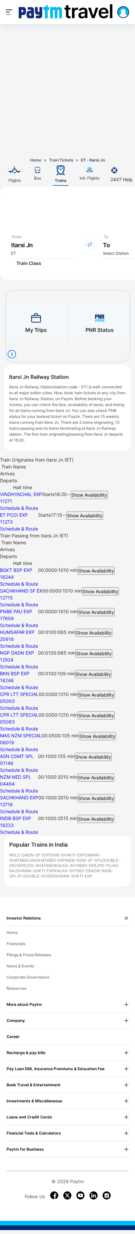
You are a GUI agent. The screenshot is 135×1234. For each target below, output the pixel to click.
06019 (7, 742)
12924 (6, 659)
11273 (6, 522)
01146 (6, 763)
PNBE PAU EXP (16, 611)
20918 (7, 639)
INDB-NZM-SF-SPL (83, 860)
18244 (7, 577)
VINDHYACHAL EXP (21, 494)
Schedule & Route (19, 508)
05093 (7, 701)
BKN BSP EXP (14, 673)
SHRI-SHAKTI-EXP (67, 855)
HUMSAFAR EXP (17, 632)
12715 (6, 597)
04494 (7, 784)
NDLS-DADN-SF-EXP (29, 855)
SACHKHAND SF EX (21, 591)
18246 (7, 680)
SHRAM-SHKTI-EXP (35, 870)
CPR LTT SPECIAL (19, 694)
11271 (6, 501)
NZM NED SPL (15, 777)
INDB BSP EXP (15, 818)
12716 (6, 804)
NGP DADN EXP (17, 653)
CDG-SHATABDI (40, 865)
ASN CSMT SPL (17, 756)
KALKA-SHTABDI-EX (74, 865)
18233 (7, 825)
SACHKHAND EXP (19, 797)
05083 (7, 722)
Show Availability (89, 495)
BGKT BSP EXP (16, 570)
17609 (7, 618)
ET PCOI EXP (14, 515)
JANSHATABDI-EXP (47, 860)
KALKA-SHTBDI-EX (72, 870)
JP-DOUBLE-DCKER (36, 876)
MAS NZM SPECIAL (21, 735)
